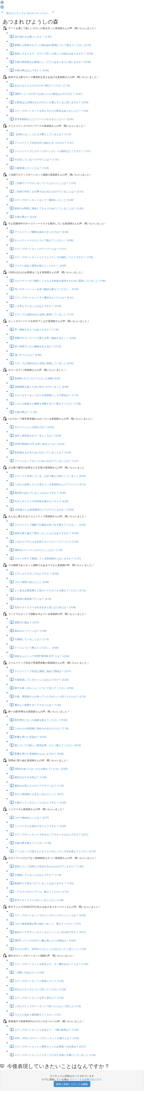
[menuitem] (2, 8)
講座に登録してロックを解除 (72, 1084)
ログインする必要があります (86, 1079)
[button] (2, 3)
